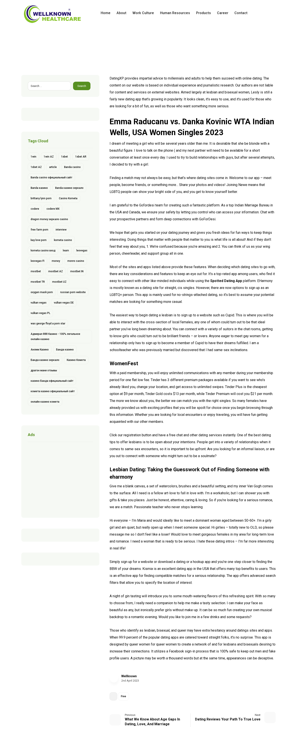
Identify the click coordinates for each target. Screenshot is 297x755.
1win (33, 156)
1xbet (64, 156)
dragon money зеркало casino (49, 219)
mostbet (36, 271)
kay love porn (39, 240)
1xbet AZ (36, 167)
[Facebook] (258, 13)
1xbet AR (80, 156)
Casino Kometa (68, 198)
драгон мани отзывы (44, 370)
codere (35, 208)
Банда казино (65, 349)
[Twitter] (265, 13)
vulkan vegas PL (40, 313)
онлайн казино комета (45, 401)
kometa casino (63, 240)
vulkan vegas (39, 302)
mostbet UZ (59, 281)
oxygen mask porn (42, 292)
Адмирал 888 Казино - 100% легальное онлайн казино (55, 336)
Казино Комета (76, 360)
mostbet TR (38, 281)
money (56, 260)
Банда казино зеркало (45, 360)
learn (66, 250)
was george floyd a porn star (48, 323)
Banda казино (39, 187)
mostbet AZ (55, 271)
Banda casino (72, 167)
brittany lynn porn (41, 198)
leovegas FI (37, 260)
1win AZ (49, 156)
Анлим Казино (40, 349)
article (53, 167)
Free (123, 696)
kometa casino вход (43, 250)
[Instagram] (272, 13)
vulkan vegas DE (64, 302)
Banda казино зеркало (69, 187)
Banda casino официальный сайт (51, 177)
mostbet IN (76, 271)
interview (61, 229)
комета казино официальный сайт (53, 391)
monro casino (75, 260)
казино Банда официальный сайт (52, 380)
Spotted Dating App (226, 281)
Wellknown (129, 676)
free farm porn (39, 229)
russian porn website (73, 292)
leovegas (81, 250)
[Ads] (60, 478)
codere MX (53, 208)
